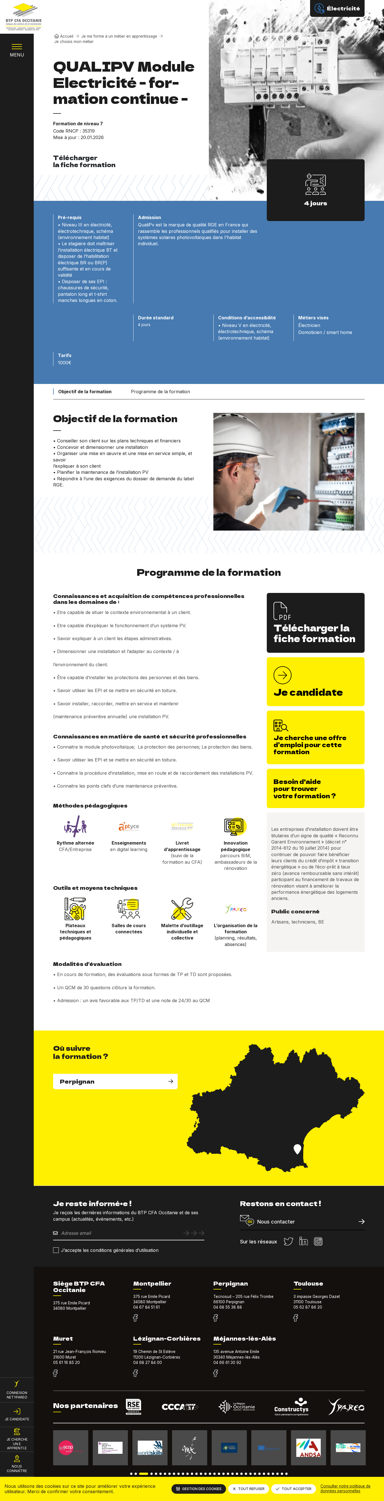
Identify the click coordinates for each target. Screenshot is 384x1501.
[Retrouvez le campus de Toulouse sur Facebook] (295, 1318)
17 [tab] (210, 1474)
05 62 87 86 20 (307, 1307)
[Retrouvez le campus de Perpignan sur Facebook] (215, 1318)
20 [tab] (223, 1474)
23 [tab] (237, 1474)
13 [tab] (192, 1474)
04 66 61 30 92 (227, 1362)
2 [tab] (136, 1474)
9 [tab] (174, 1474)
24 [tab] (241, 1474)
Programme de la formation (160, 391)
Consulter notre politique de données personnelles (345, 1488)
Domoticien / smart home (325, 332)
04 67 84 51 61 (146, 1307)
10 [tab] (178, 1474)
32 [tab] (277, 1474)
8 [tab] (169, 1474)
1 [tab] (131, 1474)
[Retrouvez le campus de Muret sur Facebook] (55, 1373)
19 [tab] (219, 1474)
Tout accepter (296, 1489)
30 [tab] (268, 1474)
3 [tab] (143, 1474)
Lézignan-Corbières (167, 1338)
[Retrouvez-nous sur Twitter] (288, 1241)
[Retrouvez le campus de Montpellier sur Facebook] (135, 1318)
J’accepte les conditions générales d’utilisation (110, 1250)
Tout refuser (251, 1489)
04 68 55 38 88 (227, 1307)
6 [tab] (160, 1474)
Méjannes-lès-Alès (244, 1338)
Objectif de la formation (85, 391)
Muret (63, 1338)
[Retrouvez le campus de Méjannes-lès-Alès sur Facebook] (215, 1373)
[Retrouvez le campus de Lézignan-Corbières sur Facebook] (135, 1373)
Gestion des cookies (202, 1489)
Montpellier (152, 1283)
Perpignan (77, 1081)
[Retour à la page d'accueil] (23, 17)
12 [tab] (187, 1474)
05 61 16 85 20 (66, 1362)
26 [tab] (250, 1474)
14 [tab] (196, 1474)
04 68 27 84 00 (147, 1362)
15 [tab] (201, 1474)
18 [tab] (214, 1474)
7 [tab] (165, 1474)
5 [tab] (156, 1474)
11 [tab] (183, 1474)
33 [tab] (282, 1474)
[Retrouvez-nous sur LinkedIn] (304, 1241)
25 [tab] (246, 1474)
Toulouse (308, 1283)
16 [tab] (205, 1474)
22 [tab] (232, 1474)
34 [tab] (286, 1474)
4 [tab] (151, 1474)
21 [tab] (228, 1474)
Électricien (309, 325)
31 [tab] (273, 1474)
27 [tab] (255, 1474)
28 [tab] (259, 1474)
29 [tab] (264, 1474)
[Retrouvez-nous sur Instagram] (318, 1241)
